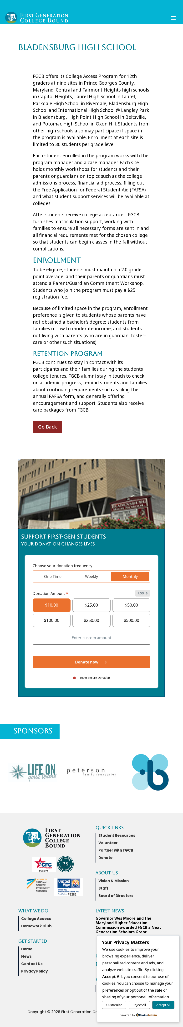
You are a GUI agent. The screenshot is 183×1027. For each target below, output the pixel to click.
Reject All (139, 1005)
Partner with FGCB (115, 850)
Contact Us (32, 963)
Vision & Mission (113, 880)
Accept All (163, 1005)
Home (26, 948)
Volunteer (108, 842)
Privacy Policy (34, 971)
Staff (103, 888)
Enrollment (57, 260)
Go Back (47, 427)
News (26, 956)
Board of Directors (115, 895)
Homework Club (36, 926)
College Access (36, 918)
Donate (105, 857)
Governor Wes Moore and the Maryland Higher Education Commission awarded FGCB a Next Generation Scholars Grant (128, 925)
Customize (114, 1005)
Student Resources (116, 835)
